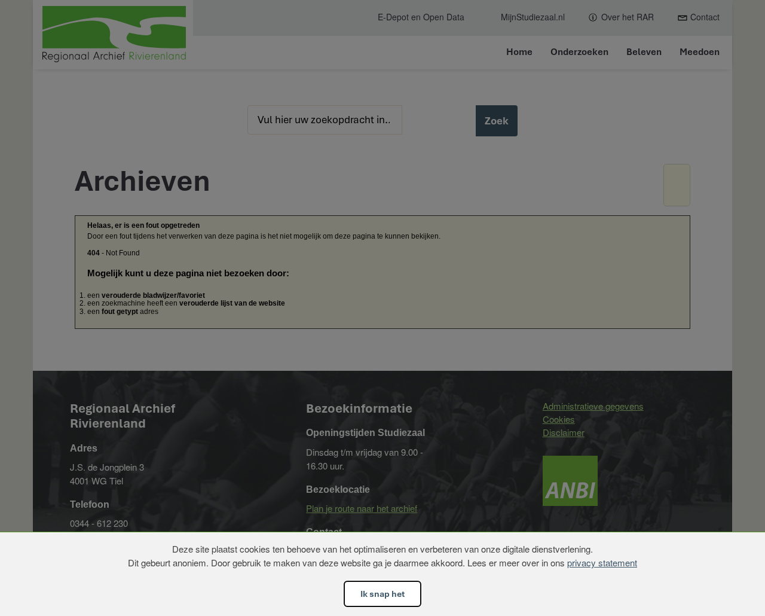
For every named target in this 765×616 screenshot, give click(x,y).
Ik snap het (382, 593)
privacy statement (602, 562)
